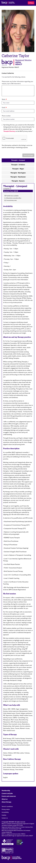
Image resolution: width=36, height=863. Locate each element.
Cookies (4, 815)
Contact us (5, 818)
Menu (31, 3)
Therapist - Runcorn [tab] (18, 181)
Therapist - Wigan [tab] (18, 169)
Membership (6, 790)
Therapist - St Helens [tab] (18, 165)
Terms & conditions (7, 806)
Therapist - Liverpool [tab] (18, 160)
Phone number (6, 116)
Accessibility (5, 812)
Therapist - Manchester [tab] (18, 177)
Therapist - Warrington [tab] (18, 173)
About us (5, 799)
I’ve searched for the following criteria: (13, 77)
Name (3, 99)
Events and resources (9, 796)
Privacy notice (6, 809)
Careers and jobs (7, 793)
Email (3, 107)
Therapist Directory (9, 131)
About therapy (6, 802)
